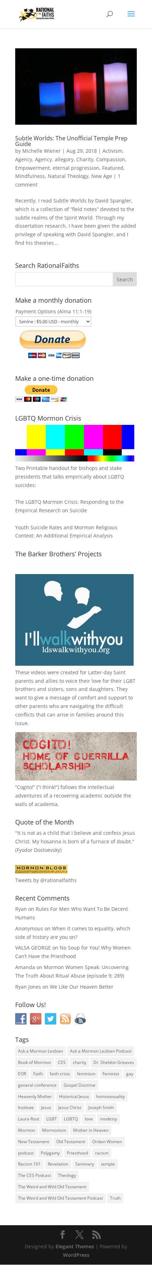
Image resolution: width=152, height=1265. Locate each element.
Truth (115, 1198)
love (89, 1119)
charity (79, 1062)
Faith (38, 1074)
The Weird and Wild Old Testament (52, 1187)
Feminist (111, 1074)
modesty (108, 1119)
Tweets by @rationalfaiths (46, 880)
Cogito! (25, 787)
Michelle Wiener (41, 150)
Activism (112, 150)
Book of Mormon (34, 1062)
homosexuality (110, 1096)
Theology (67, 1175)
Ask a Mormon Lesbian (40, 1051)
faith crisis (60, 1074)
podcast (26, 1153)
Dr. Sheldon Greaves (113, 1062)
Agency (23, 159)
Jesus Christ (69, 1107)
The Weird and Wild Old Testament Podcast (60, 1198)
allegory (64, 159)
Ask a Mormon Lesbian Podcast (100, 1051)
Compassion (110, 159)
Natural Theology (68, 176)
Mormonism (54, 1130)
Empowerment (32, 167)
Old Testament (70, 1142)
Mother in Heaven (91, 1130)
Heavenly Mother (35, 1096)
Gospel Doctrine (79, 1085)
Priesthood (77, 1153)
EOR (22, 1074)
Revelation (58, 1164)
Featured (112, 167)
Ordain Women (107, 1142)
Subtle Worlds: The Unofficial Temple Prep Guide (71, 141)
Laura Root (28, 1119)
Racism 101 (29, 1164)
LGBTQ (71, 1119)
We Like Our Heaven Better (81, 986)
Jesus (46, 1107)
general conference (37, 1085)
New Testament (33, 1142)
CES (62, 1062)
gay (129, 1074)
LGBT (129, 680)
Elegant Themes (74, 1246)
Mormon (26, 1130)
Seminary (84, 1164)
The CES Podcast (34, 1175)
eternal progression (76, 167)
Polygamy (50, 1153)
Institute (26, 1107)
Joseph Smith (101, 1107)
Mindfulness (30, 176)
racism (102, 1153)
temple (108, 1164)
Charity (84, 159)
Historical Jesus (74, 1096)
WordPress (76, 1255)
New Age (101, 176)
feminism (86, 1074)
